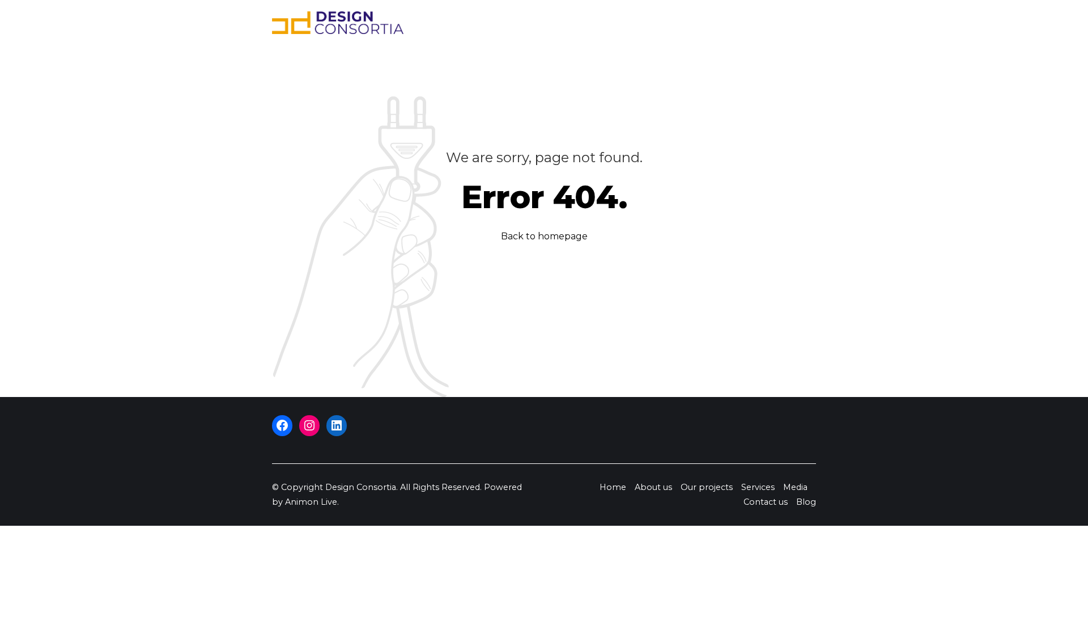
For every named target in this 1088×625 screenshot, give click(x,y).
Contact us (748, 22)
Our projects (590, 22)
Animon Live (311, 502)
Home (480, 22)
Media (696, 22)
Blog (796, 22)
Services (651, 22)
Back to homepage (544, 236)
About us (527, 22)
